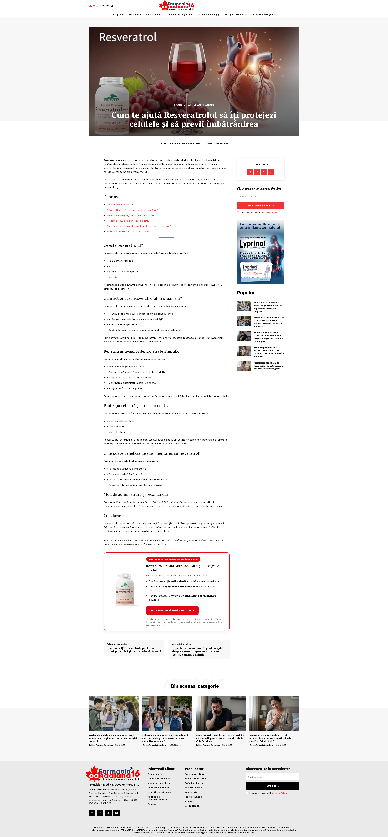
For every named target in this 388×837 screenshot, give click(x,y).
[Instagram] (100, 813)
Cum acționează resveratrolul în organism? (132, 210)
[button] (108, 5)
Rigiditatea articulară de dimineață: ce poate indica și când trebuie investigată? (268, 365)
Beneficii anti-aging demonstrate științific (131, 215)
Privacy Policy (271, 212)
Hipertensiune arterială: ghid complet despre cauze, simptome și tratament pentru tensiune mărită (198, 651)
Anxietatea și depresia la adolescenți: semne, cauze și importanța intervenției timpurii (268, 307)
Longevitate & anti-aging (194, 105)
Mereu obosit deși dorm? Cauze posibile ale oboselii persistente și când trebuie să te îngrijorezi (269, 337)
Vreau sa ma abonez (259, 205)
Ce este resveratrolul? (120, 204)
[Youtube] (116, 813)
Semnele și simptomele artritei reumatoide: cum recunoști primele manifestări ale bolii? (269, 352)
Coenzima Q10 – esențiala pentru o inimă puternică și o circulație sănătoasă (134, 649)
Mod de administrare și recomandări (128, 231)
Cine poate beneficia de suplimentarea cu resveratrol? (139, 226)
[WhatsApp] (271, 172)
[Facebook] (250, 172)
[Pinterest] (264, 172)
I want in (271, 786)
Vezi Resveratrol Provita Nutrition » (172, 610)
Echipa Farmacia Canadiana (184, 143)
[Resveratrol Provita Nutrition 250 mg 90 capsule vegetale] (125, 591)
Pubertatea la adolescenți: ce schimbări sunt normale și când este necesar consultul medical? (269, 322)
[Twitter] (257, 172)
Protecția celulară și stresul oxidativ (128, 220)
